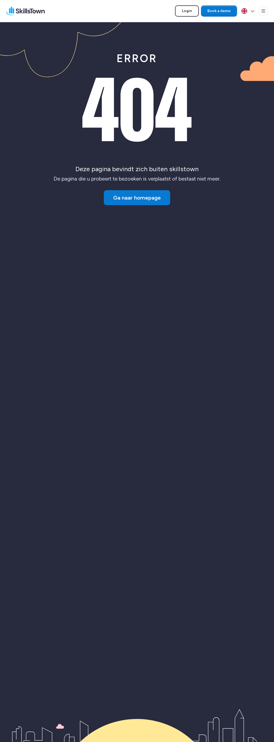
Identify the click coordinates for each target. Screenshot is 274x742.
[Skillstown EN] (25, 11)
